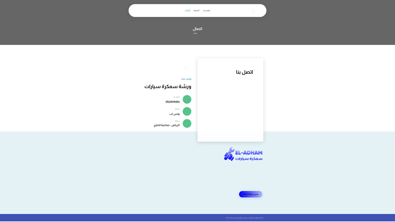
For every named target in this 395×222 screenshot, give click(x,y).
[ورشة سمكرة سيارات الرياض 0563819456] (201, 33)
